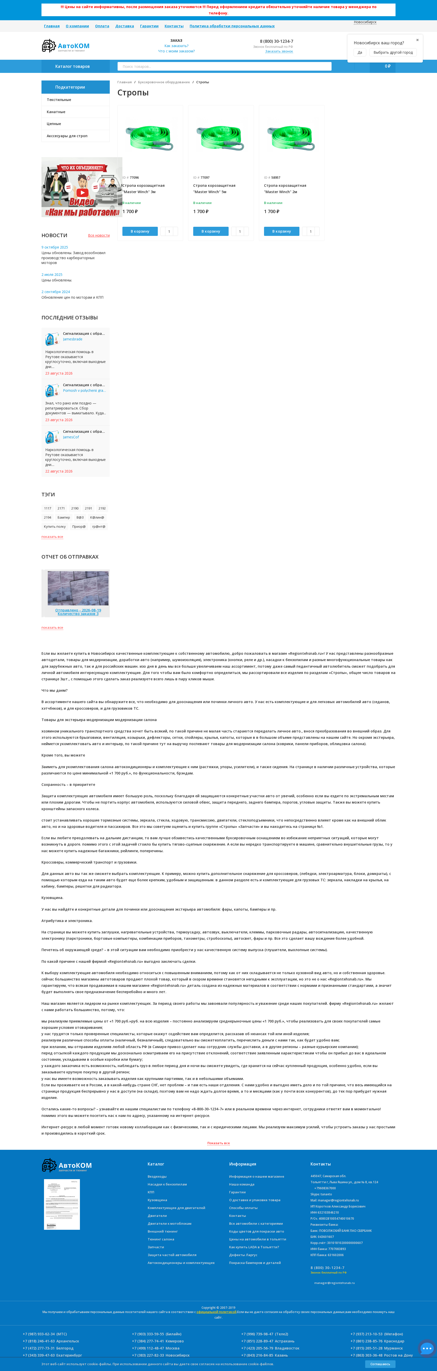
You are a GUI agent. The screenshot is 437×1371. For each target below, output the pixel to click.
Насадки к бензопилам (167, 1184)
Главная (52, 26)
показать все (52, 536)
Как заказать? (176, 45)
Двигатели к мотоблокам (169, 1223)
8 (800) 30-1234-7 (276, 41)
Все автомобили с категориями (256, 1223)
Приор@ (79, 526)
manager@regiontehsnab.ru (334, 1283)
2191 (88, 508)
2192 (102, 508)
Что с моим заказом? (176, 51)
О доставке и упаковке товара (254, 1200)
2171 (61, 508)
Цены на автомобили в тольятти (257, 1239)
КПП (151, 1192)
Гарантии (149, 26)
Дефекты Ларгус (243, 1255)
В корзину (140, 231)
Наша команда (241, 1184)
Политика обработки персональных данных (232, 26)
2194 (47, 517)
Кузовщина (157, 1200)
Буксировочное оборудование (164, 82)
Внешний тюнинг (163, 1231)
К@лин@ (97, 517)
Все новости (99, 235)
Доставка (124, 26)
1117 (47, 508)
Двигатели (157, 1215)
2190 (74, 508)
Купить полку (55, 526)
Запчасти (156, 1247)
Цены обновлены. (56, 280)
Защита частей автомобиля (172, 1255)
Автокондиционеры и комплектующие (181, 1262)
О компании (77, 26)
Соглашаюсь (380, 1364)
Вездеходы (157, 1176)
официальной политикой (216, 1312)
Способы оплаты (243, 1207)
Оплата (102, 26)
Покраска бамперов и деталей (255, 1262)
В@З (80, 517)
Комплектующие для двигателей (176, 1207)
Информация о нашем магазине (256, 1176)
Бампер (64, 517)
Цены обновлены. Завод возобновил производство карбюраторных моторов (73, 257)
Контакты (174, 26)
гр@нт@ (98, 526)
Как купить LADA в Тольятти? (254, 1247)
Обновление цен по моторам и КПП (72, 297)
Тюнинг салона (161, 1239)
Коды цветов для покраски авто (256, 1231)
